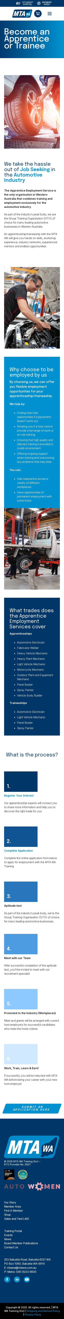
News (7, 1239)
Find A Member (13, 1210)
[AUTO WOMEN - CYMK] (32, 1186)
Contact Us (11, 1247)
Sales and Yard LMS (16, 1218)
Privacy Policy (33, 1314)
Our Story (10, 1202)
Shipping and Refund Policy (43, 1310)
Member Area (12, 1206)
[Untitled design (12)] (27, 1279)
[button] (49, 14)
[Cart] (38, 13)
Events (8, 1235)
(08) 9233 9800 (26, 1271)
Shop (7, 1214)
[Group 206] (17, 1279)
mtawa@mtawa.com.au (21, 1267)
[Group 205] (7, 1279)
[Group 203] (22, 14)
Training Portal (13, 1231)
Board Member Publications (21, 1243)
